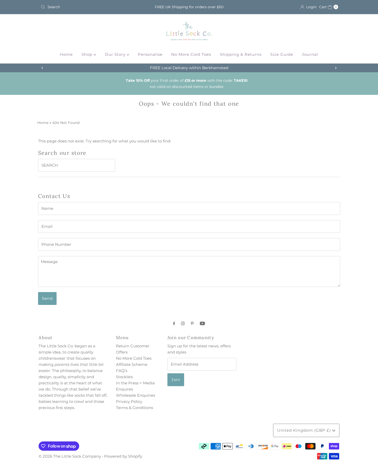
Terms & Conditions (134, 407)
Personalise (150, 54)
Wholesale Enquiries (135, 395)
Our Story (116, 54)
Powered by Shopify (123, 456)
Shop (88, 54)
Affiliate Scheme (131, 364)
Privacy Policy (129, 401)
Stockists (124, 376)
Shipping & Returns (241, 54)
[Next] (335, 68)
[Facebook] (174, 323)
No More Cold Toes (191, 54)
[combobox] (87, 7)
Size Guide (281, 54)
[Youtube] (202, 323)
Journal (310, 54)
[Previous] (42, 68)
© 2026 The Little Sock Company (70, 456)
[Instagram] (183, 323)
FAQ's (121, 370)
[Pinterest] (192, 323)
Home (66, 54)
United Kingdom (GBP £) (304, 430)
